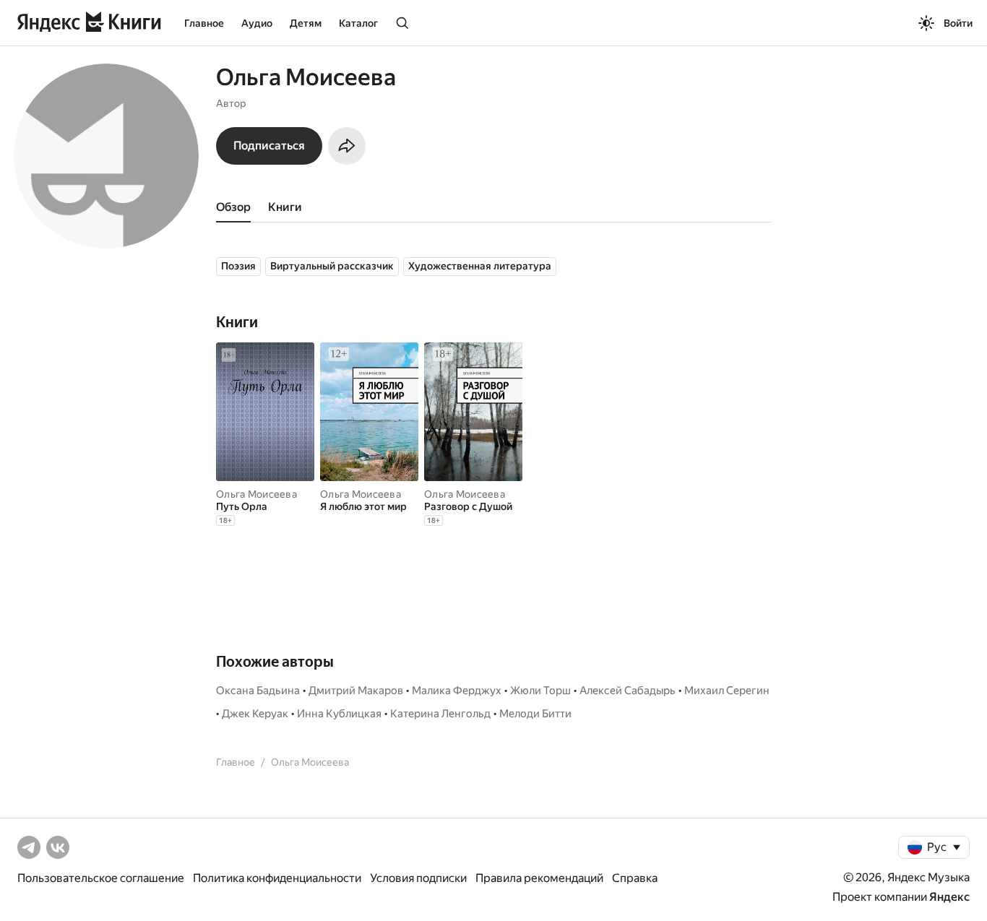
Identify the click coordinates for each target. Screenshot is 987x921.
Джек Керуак (255, 713)
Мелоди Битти (535, 713)
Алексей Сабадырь (627, 690)
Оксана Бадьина (258, 690)
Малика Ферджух (456, 690)
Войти (958, 23)
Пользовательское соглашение (100, 878)
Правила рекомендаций (539, 878)
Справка (635, 878)
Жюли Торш (540, 690)
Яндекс (949, 897)
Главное (204, 23)
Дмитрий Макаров (356, 690)
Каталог (358, 23)
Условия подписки (418, 878)
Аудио (256, 23)
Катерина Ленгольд (440, 713)
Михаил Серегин (727, 690)
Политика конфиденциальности (277, 878)
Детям (306, 23)
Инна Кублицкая (339, 713)
